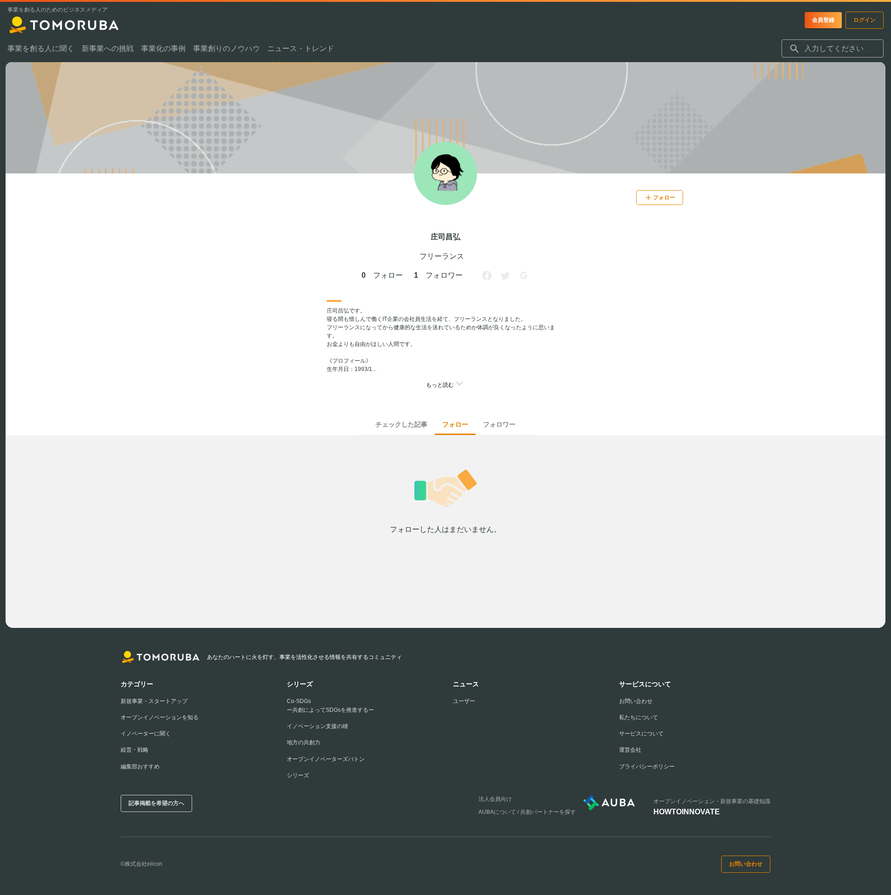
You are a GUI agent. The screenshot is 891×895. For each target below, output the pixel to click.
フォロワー (499, 424)
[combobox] (832, 48)
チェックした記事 (401, 424)
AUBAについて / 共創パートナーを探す (527, 812)
